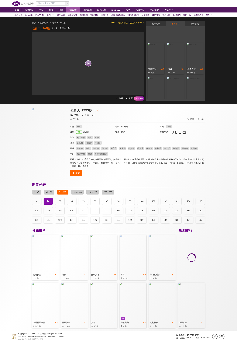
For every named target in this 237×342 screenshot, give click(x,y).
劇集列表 (156, 23)
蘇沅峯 (140, 148)
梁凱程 (194, 148)
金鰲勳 (131, 148)
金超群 (80, 143)
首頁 (34, 22)
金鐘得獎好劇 (101, 154)
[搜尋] (67, 3)
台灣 (169, 126)
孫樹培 (158, 148)
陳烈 (88, 148)
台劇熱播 (81, 154)
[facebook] (215, 336)
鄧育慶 (96, 148)
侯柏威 (149, 148)
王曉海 (185, 148)
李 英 (167, 148)
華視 (90, 154)
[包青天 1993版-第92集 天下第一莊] (49, 132)
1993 (79, 126)
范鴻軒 (98, 143)
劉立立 (114, 148)
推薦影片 (175, 23)
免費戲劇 (44, 22)
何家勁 (89, 143)
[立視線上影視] (23, 3)
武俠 (97, 137)
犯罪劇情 (81, 137)
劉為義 (176, 148)
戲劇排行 (195, 23)
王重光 (122, 148)
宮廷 (90, 137)
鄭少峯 (105, 148)
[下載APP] (139, 98)
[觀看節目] (88, 63)
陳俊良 (80, 148)
